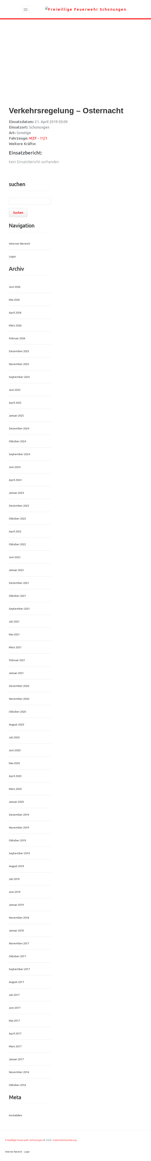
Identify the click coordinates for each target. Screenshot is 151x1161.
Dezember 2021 (19, 582)
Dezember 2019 (19, 814)
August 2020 (16, 724)
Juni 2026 (14, 286)
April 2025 (15, 402)
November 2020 (19, 698)
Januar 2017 (16, 1059)
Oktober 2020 (17, 711)
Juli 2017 (14, 994)
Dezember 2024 (19, 428)
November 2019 (19, 827)
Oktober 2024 (17, 441)
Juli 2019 (14, 879)
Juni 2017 (14, 1007)
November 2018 (19, 917)
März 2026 (15, 325)
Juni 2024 (14, 467)
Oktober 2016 (17, 1085)
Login (12, 256)
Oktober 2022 (17, 544)
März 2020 (15, 788)
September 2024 (19, 454)
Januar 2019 (16, 904)
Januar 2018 (16, 930)
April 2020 (15, 776)
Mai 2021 (14, 634)
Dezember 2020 (19, 685)
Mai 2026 (14, 299)
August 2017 (16, 982)
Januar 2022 (16, 570)
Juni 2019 (14, 891)
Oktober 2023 (17, 518)
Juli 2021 (14, 621)
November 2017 (19, 943)
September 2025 (19, 376)
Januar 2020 (16, 801)
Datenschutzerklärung (65, 1140)
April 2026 (15, 312)
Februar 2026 (17, 338)
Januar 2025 (16, 415)
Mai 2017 (14, 1020)
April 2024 (15, 479)
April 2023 (15, 531)
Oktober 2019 (17, 840)
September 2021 (19, 608)
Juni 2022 (14, 557)
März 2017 (15, 1046)
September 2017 (19, 969)
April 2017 (15, 1033)
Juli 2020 (14, 737)
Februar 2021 (17, 660)
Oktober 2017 (17, 956)
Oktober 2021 (17, 595)
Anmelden (15, 1115)
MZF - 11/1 (38, 138)
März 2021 (15, 647)
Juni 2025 (14, 389)
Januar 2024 (16, 492)
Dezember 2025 (19, 351)
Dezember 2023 (19, 505)
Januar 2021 (16, 673)
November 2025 (19, 364)
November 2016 (19, 1072)
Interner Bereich (19, 243)
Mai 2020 (14, 763)
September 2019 (19, 853)
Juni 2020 (14, 750)
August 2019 (16, 866)
